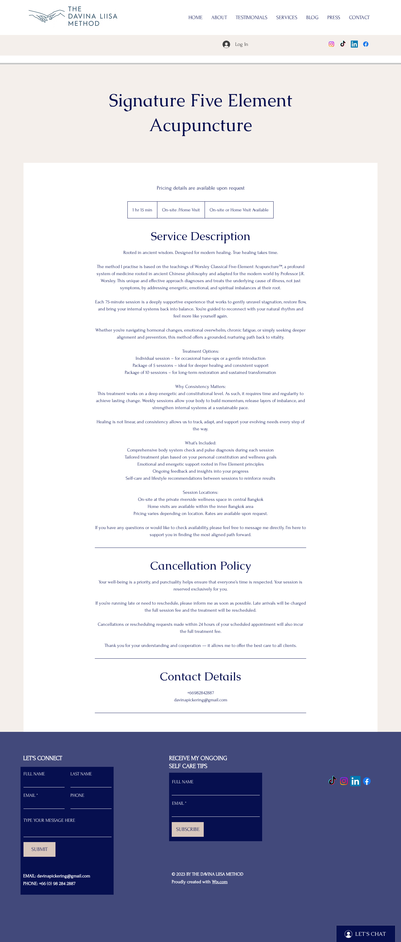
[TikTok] (342, 44)
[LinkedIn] (354, 44)
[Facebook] (365, 44)
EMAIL (29, 795)
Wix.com (220, 881)
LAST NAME (81, 774)
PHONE (77, 795)
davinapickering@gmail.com (63, 876)
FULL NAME (34, 774)
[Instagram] (331, 44)
